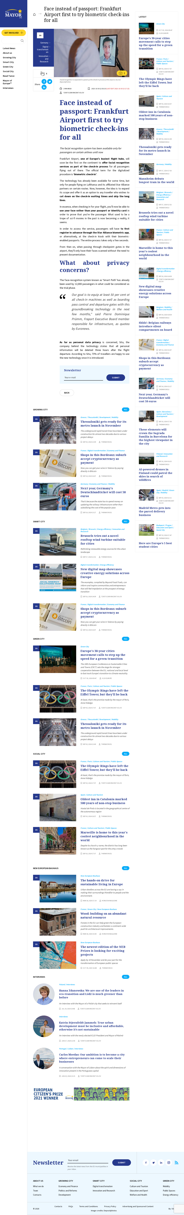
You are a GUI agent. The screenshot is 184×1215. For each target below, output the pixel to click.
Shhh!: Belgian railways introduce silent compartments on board (155, 326)
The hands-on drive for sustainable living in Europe (101, 882)
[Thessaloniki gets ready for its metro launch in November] (58, 430)
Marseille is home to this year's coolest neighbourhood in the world (104, 836)
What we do (38, 1186)
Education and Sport (139, 1190)
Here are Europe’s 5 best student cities (155, 544)
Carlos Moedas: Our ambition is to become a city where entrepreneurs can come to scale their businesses (92, 1058)
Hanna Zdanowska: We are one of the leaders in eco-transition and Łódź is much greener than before (91, 994)
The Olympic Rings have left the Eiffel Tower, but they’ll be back (104, 692)
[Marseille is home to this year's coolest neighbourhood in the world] (58, 840)
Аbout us (7, 52)
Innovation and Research (43, 59)
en (40, 35)
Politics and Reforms (68, 1190)
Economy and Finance (68, 1186)
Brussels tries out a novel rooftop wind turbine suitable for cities (102, 539)
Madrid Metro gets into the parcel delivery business (154, 511)
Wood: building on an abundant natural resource (103, 915)
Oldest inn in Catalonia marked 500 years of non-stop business (103, 801)
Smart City (8, 62)
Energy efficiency (170, 1195)
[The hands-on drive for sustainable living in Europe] (58, 888)
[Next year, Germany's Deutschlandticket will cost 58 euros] (58, 496)
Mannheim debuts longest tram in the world (156, 180)
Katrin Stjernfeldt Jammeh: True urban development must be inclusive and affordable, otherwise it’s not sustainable (91, 1026)
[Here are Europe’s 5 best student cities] (146, 530)
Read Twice (8, 75)
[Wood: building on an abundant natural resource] (58, 922)
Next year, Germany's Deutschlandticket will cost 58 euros (103, 492)
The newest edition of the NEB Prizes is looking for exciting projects (102, 951)
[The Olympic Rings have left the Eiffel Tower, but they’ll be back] (58, 699)
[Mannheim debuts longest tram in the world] (146, 169)
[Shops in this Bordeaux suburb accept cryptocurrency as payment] (58, 463)
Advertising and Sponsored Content (137, 1206)
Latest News (9, 48)
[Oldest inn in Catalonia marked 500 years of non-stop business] (58, 807)
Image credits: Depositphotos (104, 1210)
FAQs (71, 1206)
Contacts (37, 1195)
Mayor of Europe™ (7, 82)
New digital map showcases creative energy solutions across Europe (104, 573)
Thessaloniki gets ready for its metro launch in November (103, 423)
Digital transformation (42, 49)
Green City (8, 66)
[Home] (34, 14)
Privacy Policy (110, 1206)
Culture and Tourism (139, 1186)
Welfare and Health (138, 1195)
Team (35, 1190)
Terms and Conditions (88, 1206)
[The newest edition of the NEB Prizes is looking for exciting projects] (58, 955)
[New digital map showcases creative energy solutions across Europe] (58, 577)
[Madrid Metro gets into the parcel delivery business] (146, 495)
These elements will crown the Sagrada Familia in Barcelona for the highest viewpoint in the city (156, 436)
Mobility (166, 1186)
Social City (8, 71)
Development (65, 1195)
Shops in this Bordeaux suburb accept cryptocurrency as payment (103, 459)
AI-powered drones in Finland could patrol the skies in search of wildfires (155, 475)
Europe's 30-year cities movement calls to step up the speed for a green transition (102, 655)
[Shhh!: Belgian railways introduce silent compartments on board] (146, 312)
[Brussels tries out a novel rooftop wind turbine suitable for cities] (58, 542)
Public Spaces (169, 1190)
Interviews (8, 87)
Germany (44, 42)
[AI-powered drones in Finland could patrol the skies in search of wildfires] (146, 458)
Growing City (9, 57)
